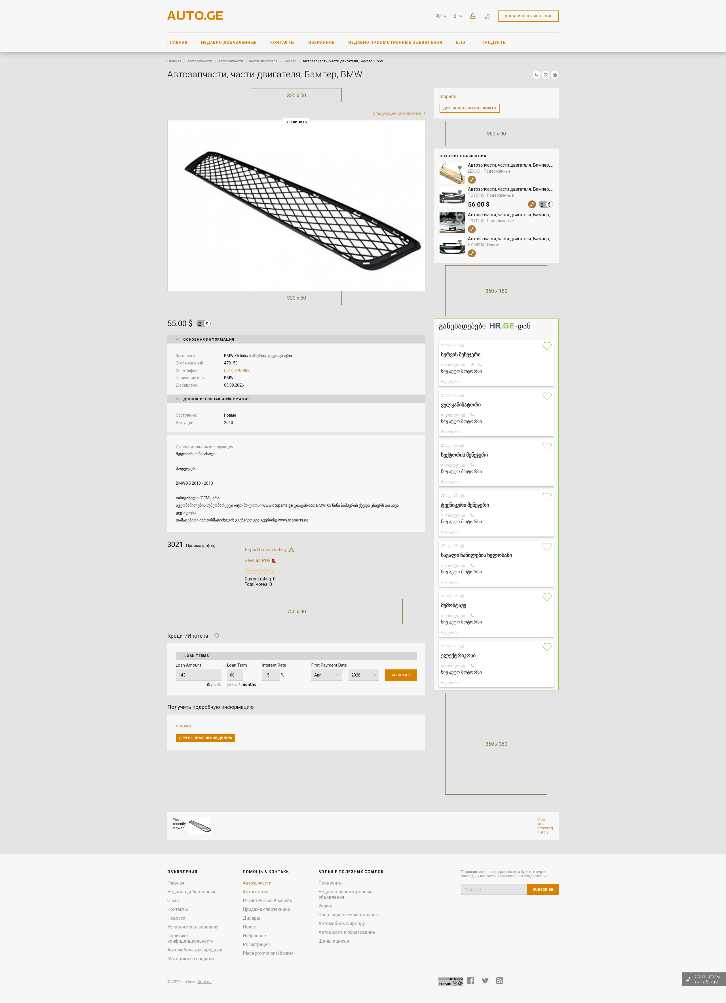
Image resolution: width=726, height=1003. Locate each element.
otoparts (448, 96)
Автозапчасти (199, 61)
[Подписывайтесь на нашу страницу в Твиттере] (485, 980)
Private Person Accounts (267, 900)
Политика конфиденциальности (190, 938)
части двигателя (263, 61)
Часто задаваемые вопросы (348, 914)
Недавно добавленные (229, 42)
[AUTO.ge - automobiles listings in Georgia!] (195, 18)
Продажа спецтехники (266, 909)
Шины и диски (333, 941)
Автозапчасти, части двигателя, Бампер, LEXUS (510, 165)
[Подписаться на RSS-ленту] (501, 980)
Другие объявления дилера (470, 108)
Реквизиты (330, 883)
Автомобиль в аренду (341, 923)
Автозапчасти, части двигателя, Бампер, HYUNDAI (510, 238)
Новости (176, 918)
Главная (177, 42)
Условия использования (192, 927)
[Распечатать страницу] (555, 75)
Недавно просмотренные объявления (395, 42)
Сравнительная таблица (708, 979)
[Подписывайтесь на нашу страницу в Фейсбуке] (470, 980)
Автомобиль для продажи (194, 950)
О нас (173, 900)
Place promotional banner (268, 953)
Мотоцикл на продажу (190, 958)
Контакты (282, 42)
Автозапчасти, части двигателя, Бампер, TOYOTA (510, 189)
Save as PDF (258, 560)
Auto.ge (204, 981)
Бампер (290, 61)
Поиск (249, 927)
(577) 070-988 (237, 370)
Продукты (494, 42)
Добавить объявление (528, 16)
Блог (462, 42)
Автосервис (255, 891)
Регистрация (256, 944)
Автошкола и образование (346, 932)
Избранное (321, 42)
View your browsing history (545, 825)
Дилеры (251, 918)
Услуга (325, 906)
